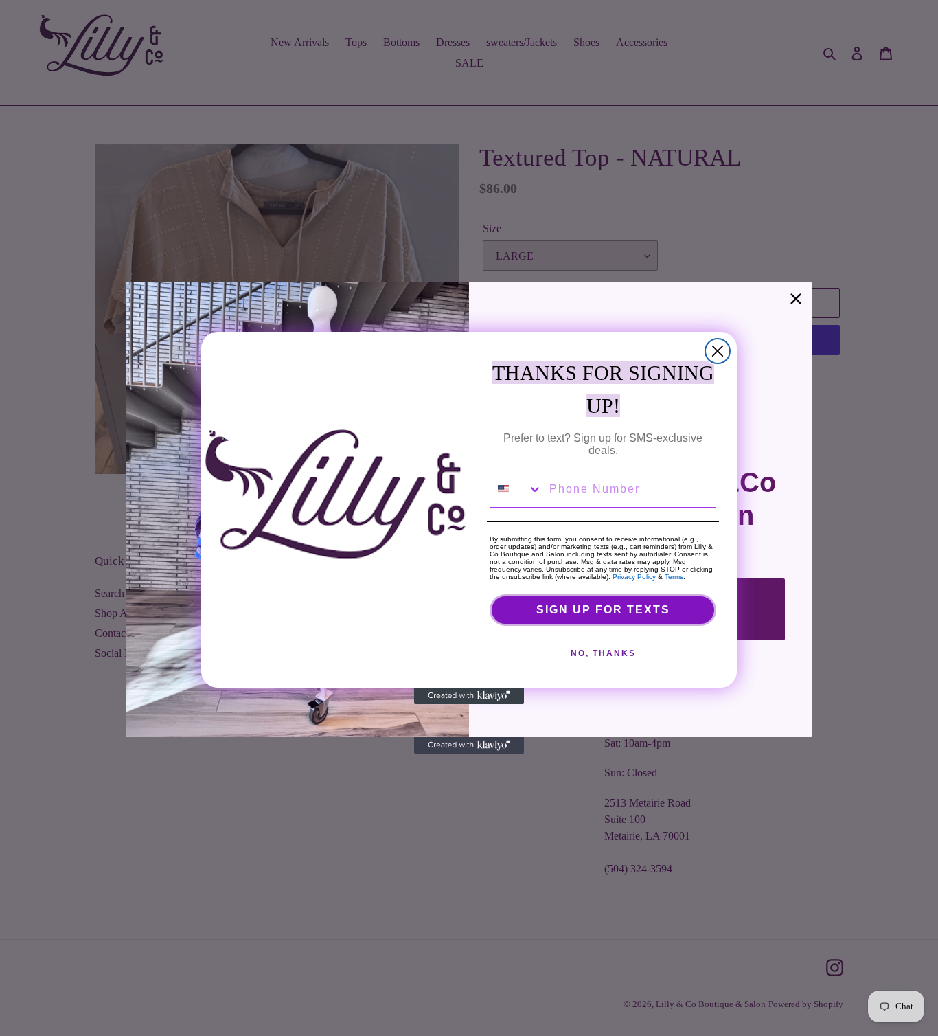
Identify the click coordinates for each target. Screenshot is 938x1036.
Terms (674, 577)
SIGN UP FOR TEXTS (603, 610)
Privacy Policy (634, 577)
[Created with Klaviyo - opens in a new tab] (469, 696)
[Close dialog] (717, 351)
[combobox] (516, 489)
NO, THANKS (603, 653)
